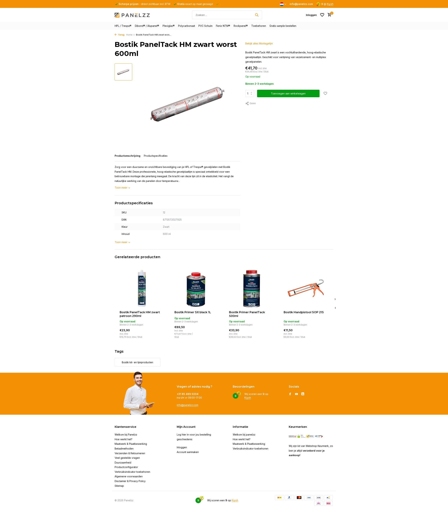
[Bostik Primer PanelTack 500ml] (251, 288)
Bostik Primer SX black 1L (192, 312)
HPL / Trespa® (123, 25)
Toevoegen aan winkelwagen (288, 93)
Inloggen (182, 447)
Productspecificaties (155, 155)
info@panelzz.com (187, 404)
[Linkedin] (302, 394)
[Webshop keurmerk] (293, 436)
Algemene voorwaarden (129, 476)
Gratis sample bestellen (283, 25)
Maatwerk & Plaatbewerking (131, 443)
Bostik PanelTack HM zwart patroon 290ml (140, 314)
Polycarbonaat (186, 25)
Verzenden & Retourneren (130, 453)
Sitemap (119, 485)
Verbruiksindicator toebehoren (132, 471)
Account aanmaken (188, 452)
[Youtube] (296, 394)
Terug (121, 34)
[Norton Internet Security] (310, 436)
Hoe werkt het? (123, 439)
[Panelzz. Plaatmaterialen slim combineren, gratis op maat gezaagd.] (132, 15)
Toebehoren (258, 25)
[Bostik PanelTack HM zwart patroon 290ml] (142, 288)
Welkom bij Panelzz (126, 434)
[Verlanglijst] (322, 15)
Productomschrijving (127, 155)
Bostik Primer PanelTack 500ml (247, 314)
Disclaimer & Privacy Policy (130, 481)
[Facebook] (290, 394)
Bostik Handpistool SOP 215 (304, 312)
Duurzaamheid (123, 462)
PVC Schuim (205, 25)
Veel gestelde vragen (127, 457)
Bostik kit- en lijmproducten (137, 362)
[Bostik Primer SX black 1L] (196, 288)
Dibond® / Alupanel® (147, 25)
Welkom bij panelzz (244, 434)
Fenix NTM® (223, 25)
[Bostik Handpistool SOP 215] (306, 288)
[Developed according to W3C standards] (319, 436)
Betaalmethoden (124, 448)
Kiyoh (330, 3)
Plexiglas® (169, 25)
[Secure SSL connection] (301, 436)
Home (129, 34)
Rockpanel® (241, 25)
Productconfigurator (126, 467)
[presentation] (335, 308)
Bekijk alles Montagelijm (259, 43)
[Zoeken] (256, 15)
